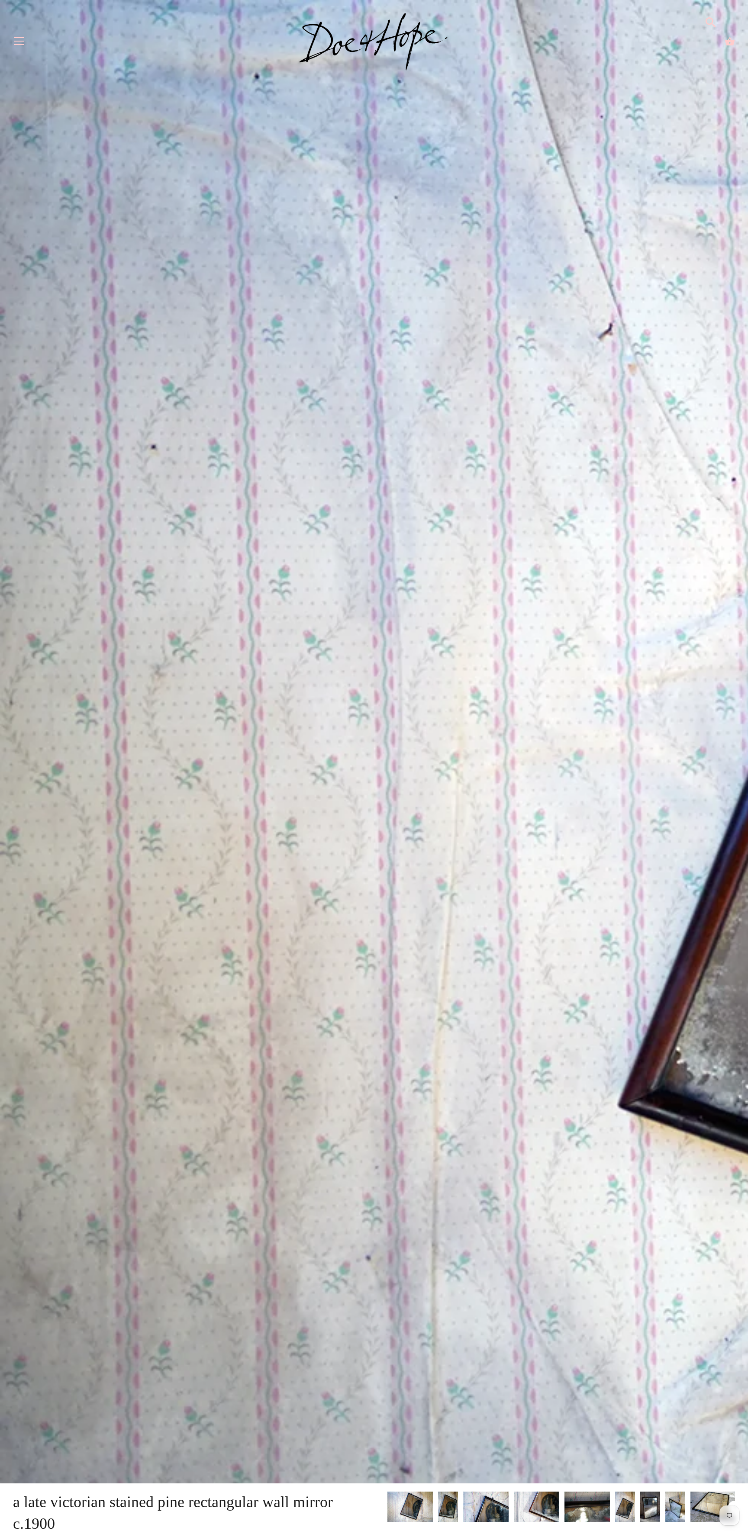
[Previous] (387, 1508)
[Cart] (730, 41)
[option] (410, 1508)
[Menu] (19, 43)
